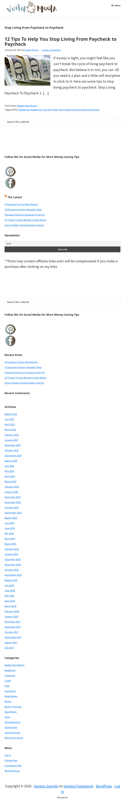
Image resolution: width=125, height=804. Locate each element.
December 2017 (13, 621)
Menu (117, 5)
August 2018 (11, 580)
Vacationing (11, 727)
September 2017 (13, 637)
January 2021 (11, 439)
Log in (8, 755)
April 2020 (10, 476)
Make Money (11, 696)
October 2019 (12, 507)
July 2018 (9, 585)
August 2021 (11, 414)
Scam (7, 716)
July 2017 (9, 647)
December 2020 (13, 445)
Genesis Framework (78, 786)
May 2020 (9, 471)
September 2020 (13, 455)
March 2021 (10, 429)
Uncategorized (12, 722)
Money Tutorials (13, 706)
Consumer (10, 675)
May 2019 (9, 533)
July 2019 (9, 523)
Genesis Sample (46, 786)
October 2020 (12, 450)
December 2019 (13, 497)
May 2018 (9, 595)
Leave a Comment (51, 49)
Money (8, 701)
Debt (7, 685)
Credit (8, 680)
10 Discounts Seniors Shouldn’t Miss (23, 209)
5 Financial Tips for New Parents (21, 204)
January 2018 (11, 616)
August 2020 (11, 460)
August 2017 (11, 642)
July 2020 (9, 465)
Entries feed (11, 760)
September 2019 (13, 512)
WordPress (104, 786)
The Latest (14, 197)
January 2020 (11, 491)
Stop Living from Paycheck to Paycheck (79, 109)
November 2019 (13, 502)
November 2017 (13, 626)
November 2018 (13, 564)
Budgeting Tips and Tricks (44, 109)
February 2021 (12, 434)
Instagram (10, 691)
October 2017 (12, 632)
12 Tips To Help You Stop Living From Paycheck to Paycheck (61, 41)
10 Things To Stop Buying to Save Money (25, 219)
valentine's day (12, 732)
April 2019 (10, 538)
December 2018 (13, 559)
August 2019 (11, 517)
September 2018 (13, 574)
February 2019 (12, 549)
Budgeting (24, 109)
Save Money (11, 711)
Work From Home (14, 737)
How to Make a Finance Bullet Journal (24, 225)
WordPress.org (12, 770)
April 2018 (10, 600)
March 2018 (10, 606)
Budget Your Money (27, 105)
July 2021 (9, 419)
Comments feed (13, 765)
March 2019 (10, 543)
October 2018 (12, 569)
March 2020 (10, 481)
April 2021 (10, 424)
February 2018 (12, 611)
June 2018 (10, 590)
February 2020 (12, 486)
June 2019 (10, 528)
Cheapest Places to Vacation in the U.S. (25, 214)
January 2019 (11, 554)
